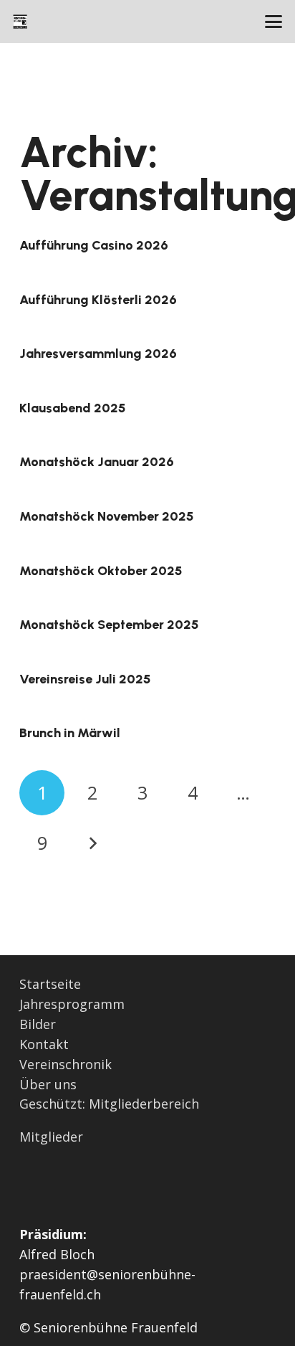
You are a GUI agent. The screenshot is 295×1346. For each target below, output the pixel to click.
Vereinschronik (65, 1064)
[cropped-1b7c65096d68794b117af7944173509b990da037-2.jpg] (20, 21)
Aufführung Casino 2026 (93, 245)
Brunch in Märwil (69, 733)
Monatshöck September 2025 (109, 624)
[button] (274, 21)
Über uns (48, 1084)
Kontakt (44, 1044)
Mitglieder (51, 1136)
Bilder (37, 1024)
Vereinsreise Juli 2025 (85, 679)
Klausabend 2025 (72, 408)
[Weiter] (92, 843)
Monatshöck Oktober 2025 (101, 571)
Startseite (50, 983)
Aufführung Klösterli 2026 (98, 300)
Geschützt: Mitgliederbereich (109, 1103)
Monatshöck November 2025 (106, 516)
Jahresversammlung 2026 (98, 353)
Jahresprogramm (72, 1004)
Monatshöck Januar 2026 (96, 462)
